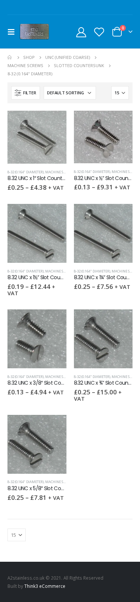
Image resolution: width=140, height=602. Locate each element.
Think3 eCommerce (44, 586)
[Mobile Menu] (13, 31)
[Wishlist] (99, 32)
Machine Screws (59, 172)
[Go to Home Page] (10, 57)
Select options (54, 123)
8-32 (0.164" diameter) (25, 172)
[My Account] (81, 32)
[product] (36, 137)
